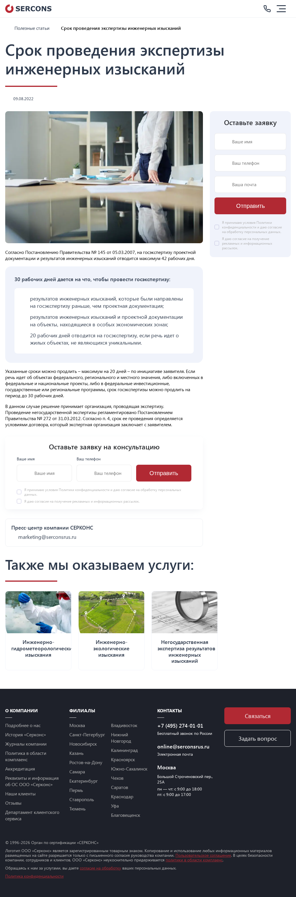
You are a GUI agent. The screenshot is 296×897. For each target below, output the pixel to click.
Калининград (124, 750)
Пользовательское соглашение (203, 855)
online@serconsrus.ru (183, 746)
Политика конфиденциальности (34, 876)
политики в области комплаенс (194, 860)
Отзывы (13, 803)
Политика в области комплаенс (25, 756)
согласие (42, 501)
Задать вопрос (257, 738)
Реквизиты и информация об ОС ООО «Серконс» (32, 781)
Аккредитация (20, 769)
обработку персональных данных (253, 231)
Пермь (76, 790)
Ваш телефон (89, 459)
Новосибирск (83, 744)
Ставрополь (81, 799)
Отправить (163, 473)
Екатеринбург (83, 781)
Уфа (115, 806)
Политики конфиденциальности (84, 489)
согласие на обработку (100, 868)
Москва (77, 725)
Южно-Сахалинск (129, 769)
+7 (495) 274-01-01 (180, 725)
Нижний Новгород (121, 737)
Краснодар (122, 796)
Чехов (117, 778)
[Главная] (7, 28)
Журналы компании (26, 744)
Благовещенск (125, 815)
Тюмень (77, 809)
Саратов (119, 787)
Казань (76, 753)
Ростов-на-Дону (85, 762)
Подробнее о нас (22, 725)
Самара (77, 771)
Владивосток (124, 725)
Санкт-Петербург (87, 734)
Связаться (258, 716)
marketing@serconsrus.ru (47, 536)
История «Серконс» (25, 734)
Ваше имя (26, 459)
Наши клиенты (20, 793)
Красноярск (123, 759)
